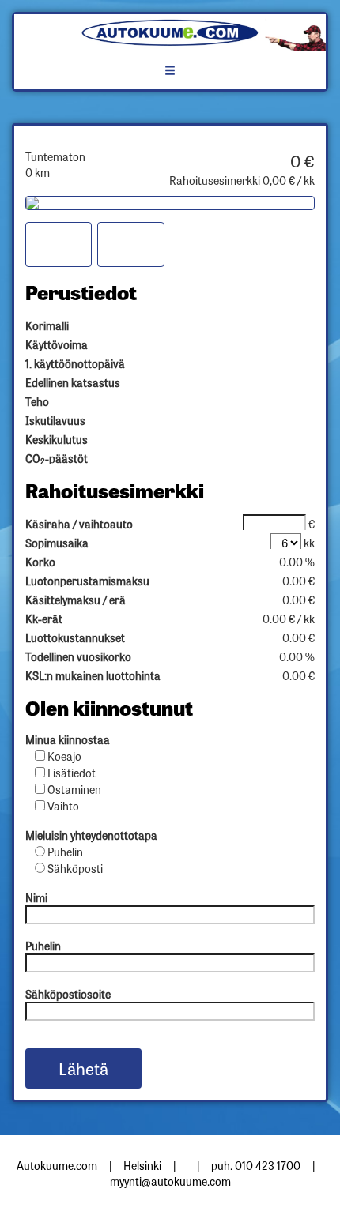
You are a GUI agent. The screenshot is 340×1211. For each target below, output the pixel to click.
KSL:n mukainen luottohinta (93, 675)
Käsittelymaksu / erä (75, 599)
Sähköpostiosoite (68, 994)
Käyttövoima (56, 344)
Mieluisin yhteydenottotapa (91, 835)
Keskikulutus (56, 439)
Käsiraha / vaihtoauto (79, 524)
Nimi (36, 897)
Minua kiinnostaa (67, 739)
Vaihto (63, 806)
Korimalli (47, 325)
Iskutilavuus (55, 420)
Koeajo (64, 756)
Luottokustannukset (75, 637)
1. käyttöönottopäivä (75, 363)
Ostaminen (74, 789)
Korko (40, 562)
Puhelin (65, 851)
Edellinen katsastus (72, 382)
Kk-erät (43, 618)
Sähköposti (75, 868)
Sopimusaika (57, 543)
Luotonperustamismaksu (87, 581)
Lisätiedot (71, 772)
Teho (37, 401)
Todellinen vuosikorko (78, 656)
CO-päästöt (56, 458)
